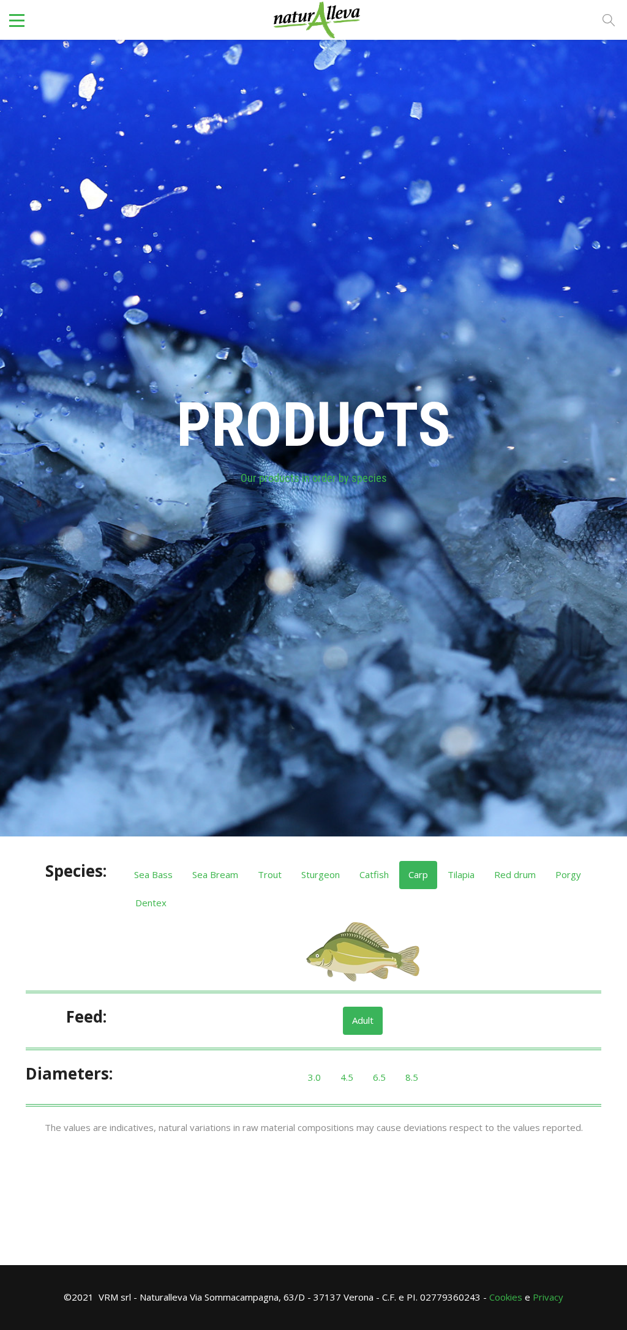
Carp (418, 874)
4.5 (346, 1077)
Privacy (548, 1297)
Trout (270, 874)
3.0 (314, 1077)
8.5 (411, 1077)
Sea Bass (153, 874)
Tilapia (461, 874)
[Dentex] (363, 952)
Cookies (505, 1297)
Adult (363, 1020)
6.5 (379, 1077)
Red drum (515, 874)
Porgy (568, 874)
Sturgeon (320, 874)
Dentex (151, 902)
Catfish (374, 874)
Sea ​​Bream (215, 874)
